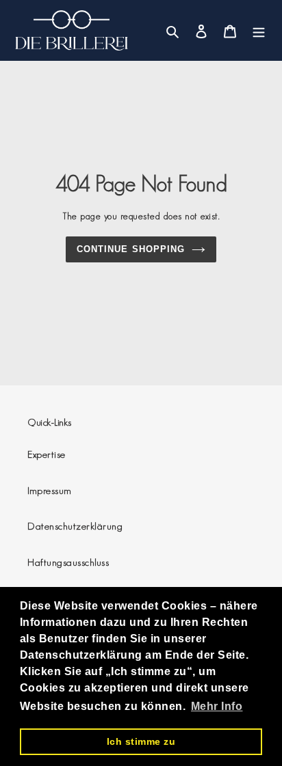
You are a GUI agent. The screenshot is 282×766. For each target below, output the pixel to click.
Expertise (46, 454)
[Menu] (258, 30)
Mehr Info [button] (217, 706)
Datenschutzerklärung (75, 526)
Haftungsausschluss (68, 562)
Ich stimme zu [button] (141, 741)
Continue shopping (131, 249)
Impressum (49, 490)
